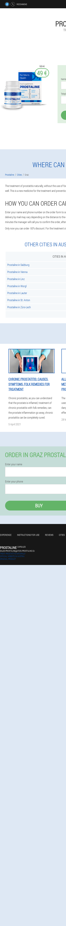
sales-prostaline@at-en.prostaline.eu (17, 550)
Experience (6, 534)
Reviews (49, 534)
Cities (62, 534)
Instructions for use (28, 534)
